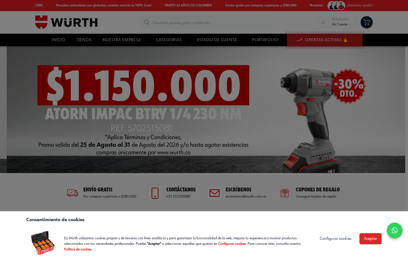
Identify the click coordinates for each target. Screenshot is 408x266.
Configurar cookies (232, 244)
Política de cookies (78, 249)
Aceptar (370, 239)
